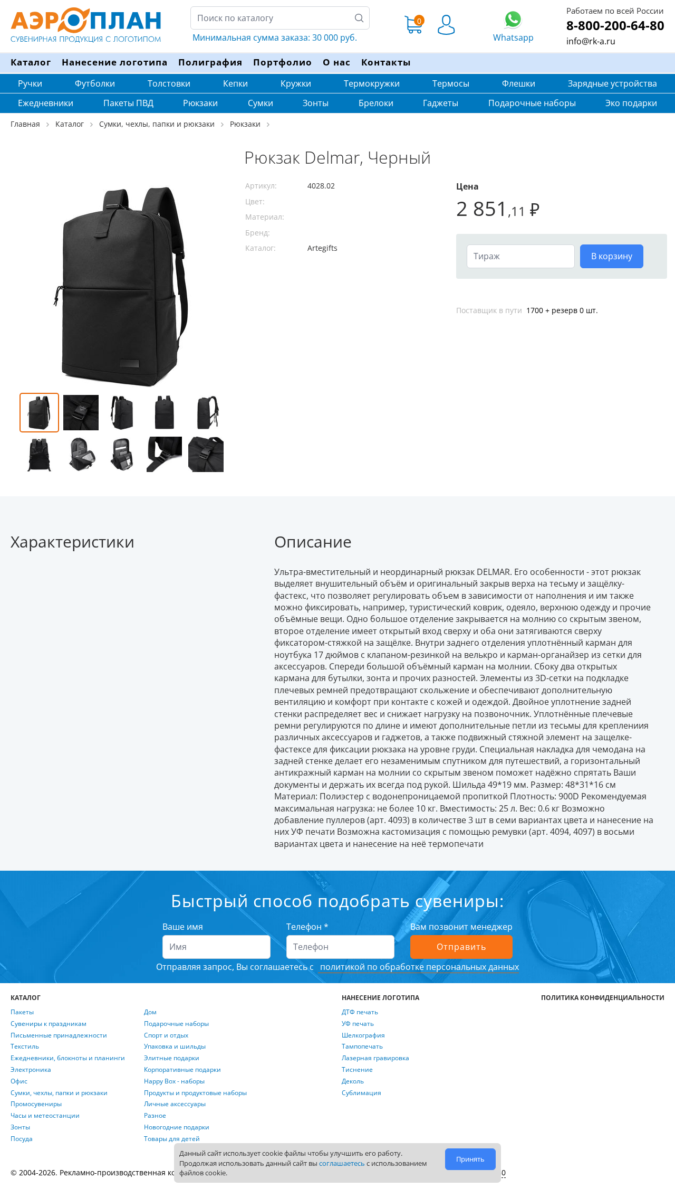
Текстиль (25, 1046)
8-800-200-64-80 (615, 25)
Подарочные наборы (532, 103)
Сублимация (361, 1093)
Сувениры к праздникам (48, 1024)
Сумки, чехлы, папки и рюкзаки (59, 1093)
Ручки (30, 83)
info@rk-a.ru (590, 41)
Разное (155, 1115)
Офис (19, 1081)
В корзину (611, 256)
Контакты (386, 62)
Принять (470, 1159)
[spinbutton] (521, 256)
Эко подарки (631, 103)
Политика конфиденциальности (602, 998)
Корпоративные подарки (182, 1070)
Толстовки (169, 83)
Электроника (31, 1070)
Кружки (296, 83)
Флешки (518, 83)
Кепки (235, 83)
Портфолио (282, 62)
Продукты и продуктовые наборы (195, 1093)
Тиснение (357, 1070)
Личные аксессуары (175, 1104)
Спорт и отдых (166, 1035)
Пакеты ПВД (128, 103)
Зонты (316, 103)
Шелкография (363, 1035)
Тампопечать (362, 1046)
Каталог (31, 62)
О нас (337, 62)
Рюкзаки (200, 103)
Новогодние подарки (176, 1127)
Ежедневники (45, 103)
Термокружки (372, 83)
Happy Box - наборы (174, 1081)
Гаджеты (440, 103)
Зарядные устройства (612, 83)
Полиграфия (210, 62)
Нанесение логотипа (115, 62)
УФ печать (358, 1024)
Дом (150, 1012)
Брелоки (376, 103)
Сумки (260, 103)
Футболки (95, 83)
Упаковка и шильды (175, 1046)
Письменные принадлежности (59, 1035)
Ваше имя (182, 926)
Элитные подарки (171, 1058)
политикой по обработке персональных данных (418, 967)
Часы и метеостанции (45, 1115)
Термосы (450, 83)
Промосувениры (36, 1104)
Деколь (353, 1081)
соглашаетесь (342, 1163)
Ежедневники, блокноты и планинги (68, 1058)
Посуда (22, 1139)
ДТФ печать (360, 1012)
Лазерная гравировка (375, 1058)
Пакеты (22, 1012)
